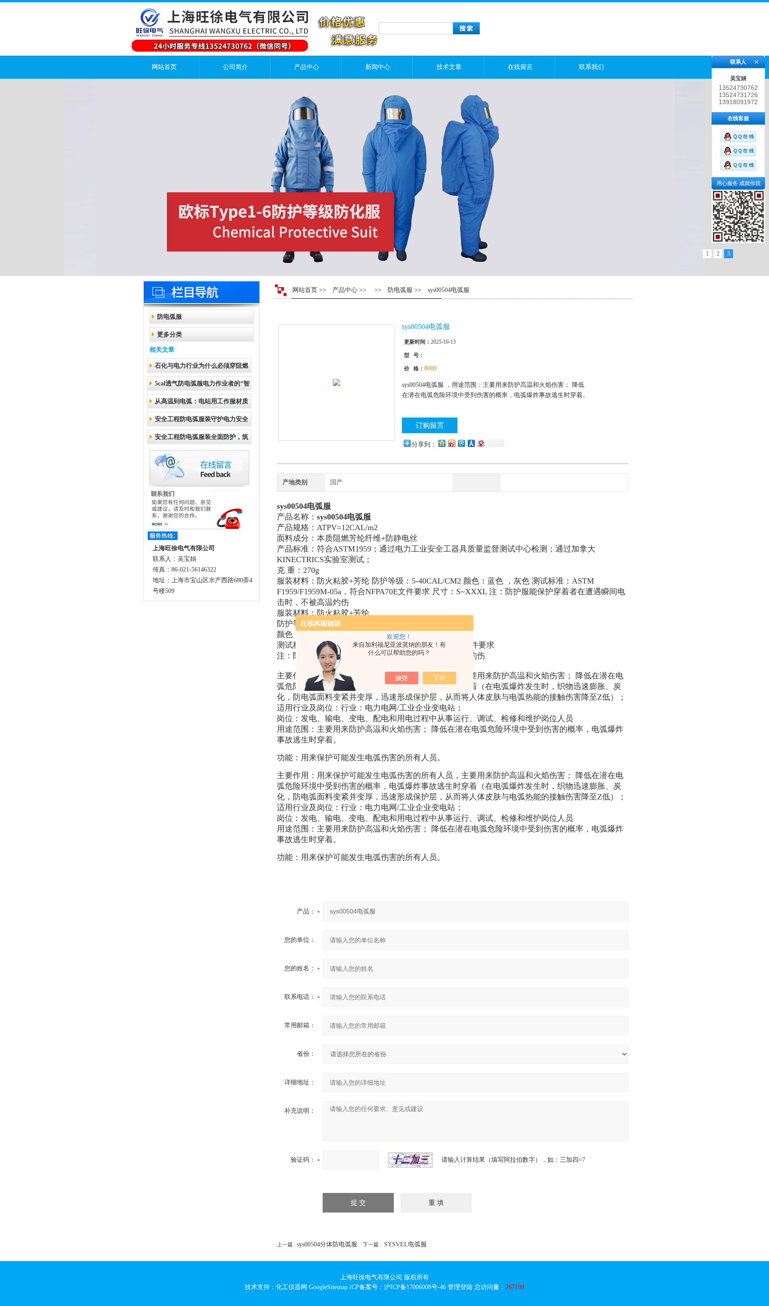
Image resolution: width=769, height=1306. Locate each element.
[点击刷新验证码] (410, 1160)
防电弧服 (169, 316)
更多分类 (169, 334)
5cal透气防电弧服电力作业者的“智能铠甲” (202, 386)
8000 (430, 368)
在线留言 (520, 67)
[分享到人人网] (471, 443)
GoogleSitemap (328, 1287)
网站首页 (164, 67)
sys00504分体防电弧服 (327, 1244)
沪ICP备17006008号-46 (415, 1287)
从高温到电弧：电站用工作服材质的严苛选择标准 (201, 404)
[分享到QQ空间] (441, 443)
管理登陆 (460, 1287)
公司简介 (235, 67)
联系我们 (591, 67)
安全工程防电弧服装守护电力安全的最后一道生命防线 (201, 422)
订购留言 (430, 425)
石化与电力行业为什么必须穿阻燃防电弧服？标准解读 (201, 368)
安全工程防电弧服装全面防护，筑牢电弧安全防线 (201, 440)
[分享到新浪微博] (451, 443)
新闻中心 (377, 67)
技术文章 (449, 67)
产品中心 (306, 67)
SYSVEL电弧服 (405, 1244)
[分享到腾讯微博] (461, 443)
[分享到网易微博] (481, 443)
